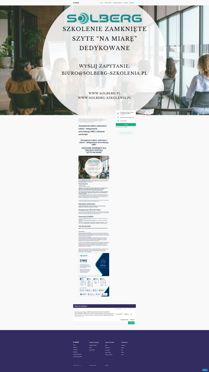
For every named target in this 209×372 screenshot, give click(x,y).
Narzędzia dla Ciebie (92, 345)
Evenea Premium (108, 2)
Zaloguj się (126, 2)
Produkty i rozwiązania (94, 342)
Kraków (122, 347)
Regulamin (107, 365)
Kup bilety (126, 124)
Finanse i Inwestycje (108, 354)
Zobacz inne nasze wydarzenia (126, 132)
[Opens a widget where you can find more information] (205, 370)
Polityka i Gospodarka (88, 120)
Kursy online (107, 350)
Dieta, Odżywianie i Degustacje (97, 120)
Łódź (122, 350)
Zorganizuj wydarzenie (117, 2)
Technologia (107, 347)
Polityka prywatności (92, 365)
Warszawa (123, 345)
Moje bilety (75, 351)
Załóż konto (131, 2)
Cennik (90, 347)
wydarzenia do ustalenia (90, 121)
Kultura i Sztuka (108, 352)
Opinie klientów (92, 350)
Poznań (122, 354)
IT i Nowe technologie (82, 121)
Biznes (106, 345)
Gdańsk (122, 352)
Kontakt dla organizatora (77, 356)
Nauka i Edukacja (81, 120)
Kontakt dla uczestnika (77, 354)
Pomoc (101, 2)
